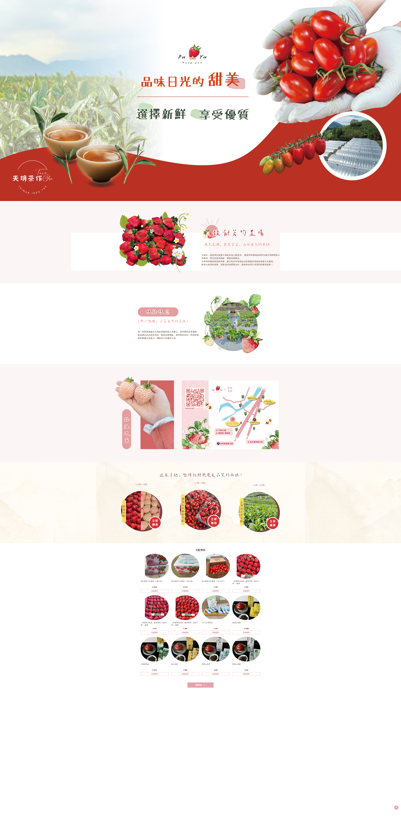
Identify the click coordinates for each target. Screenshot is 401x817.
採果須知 (332, 8)
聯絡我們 (392, 8)
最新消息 (368, 8)
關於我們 (320, 8)
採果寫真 (380, 8)
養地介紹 (344, 8)
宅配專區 (356, 8)
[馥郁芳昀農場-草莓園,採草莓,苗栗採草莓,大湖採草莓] (10, 7)
